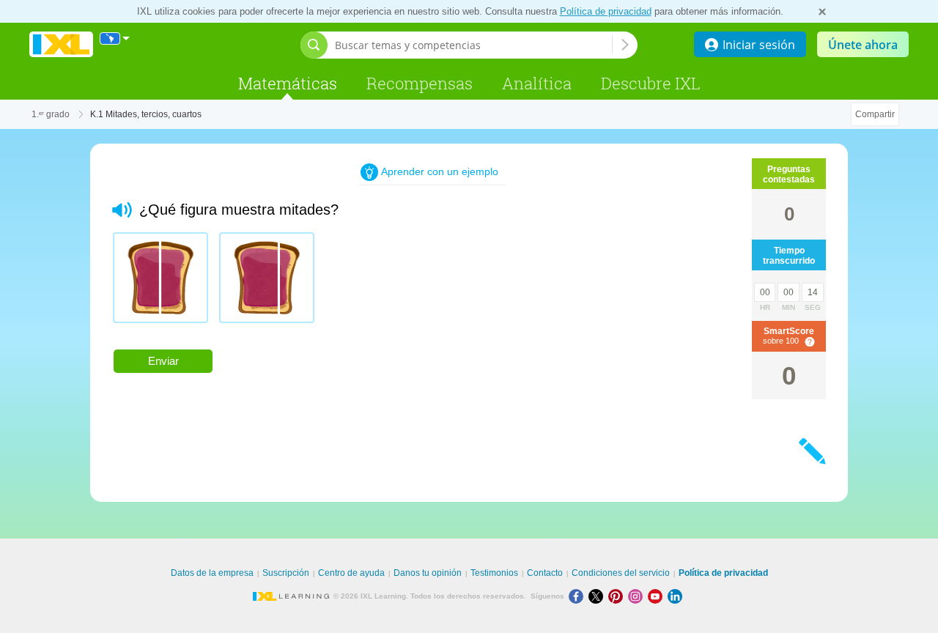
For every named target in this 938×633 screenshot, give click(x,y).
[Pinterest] (618, 596)
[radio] (160, 277)
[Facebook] (578, 596)
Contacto (545, 573)
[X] (598, 596)
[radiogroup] (390, 283)
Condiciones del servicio (621, 573)
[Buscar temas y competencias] (625, 45)
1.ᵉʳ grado (51, 114)
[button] (122, 210)
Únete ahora (863, 45)
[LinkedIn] (676, 596)
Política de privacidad (605, 11)
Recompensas (419, 83)
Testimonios (494, 573)
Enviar (163, 361)
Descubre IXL (651, 83)
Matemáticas (287, 83)
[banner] (61, 45)
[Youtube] (658, 596)
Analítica (537, 83)
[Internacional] (115, 38)
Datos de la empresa (212, 573)
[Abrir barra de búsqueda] (314, 45)
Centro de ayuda (351, 573)
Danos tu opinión (428, 573)
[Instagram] (638, 596)
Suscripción (285, 573)
